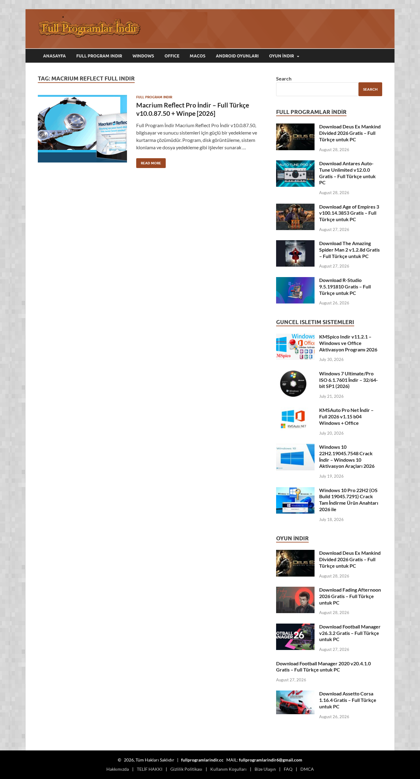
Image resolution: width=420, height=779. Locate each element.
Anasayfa (54, 55)
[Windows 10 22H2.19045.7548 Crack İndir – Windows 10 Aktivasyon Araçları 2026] (295, 447)
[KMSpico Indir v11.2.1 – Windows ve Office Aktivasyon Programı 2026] (295, 337)
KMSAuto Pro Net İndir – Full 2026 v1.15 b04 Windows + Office (346, 416)
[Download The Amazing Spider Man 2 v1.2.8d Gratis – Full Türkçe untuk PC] (295, 244)
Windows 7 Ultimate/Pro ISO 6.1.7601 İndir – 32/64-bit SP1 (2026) (348, 379)
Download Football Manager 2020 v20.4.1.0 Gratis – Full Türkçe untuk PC (323, 666)
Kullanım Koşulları (228, 769)
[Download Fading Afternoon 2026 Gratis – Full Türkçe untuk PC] (295, 590)
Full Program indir (99, 55)
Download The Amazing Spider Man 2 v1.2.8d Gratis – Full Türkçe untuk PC (349, 249)
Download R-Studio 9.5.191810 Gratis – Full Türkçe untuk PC (345, 286)
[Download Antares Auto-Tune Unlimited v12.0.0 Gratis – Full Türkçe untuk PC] (295, 164)
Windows (143, 55)
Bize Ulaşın (265, 769)
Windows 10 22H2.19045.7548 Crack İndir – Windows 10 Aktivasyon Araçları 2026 (346, 456)
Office (171, 55)
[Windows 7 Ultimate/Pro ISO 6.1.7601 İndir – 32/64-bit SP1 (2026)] (295, 374)
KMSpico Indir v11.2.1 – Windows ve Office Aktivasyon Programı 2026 (348, 343)
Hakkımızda (117, 769)
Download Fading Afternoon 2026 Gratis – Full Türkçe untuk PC (350, 596)
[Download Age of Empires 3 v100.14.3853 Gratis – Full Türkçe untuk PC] (295, 207)
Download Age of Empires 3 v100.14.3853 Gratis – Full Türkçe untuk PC (349, 213)
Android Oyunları (237, 55)
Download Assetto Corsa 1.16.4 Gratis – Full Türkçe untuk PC (347, 700)
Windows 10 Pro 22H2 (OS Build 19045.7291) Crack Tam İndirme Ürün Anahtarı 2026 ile (348, 499)
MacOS (197, 55)
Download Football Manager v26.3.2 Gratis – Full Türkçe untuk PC (350, 633)
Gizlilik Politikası (186, 769)
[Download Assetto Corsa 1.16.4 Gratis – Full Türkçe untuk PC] (295, 694)
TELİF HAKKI (149, 769)
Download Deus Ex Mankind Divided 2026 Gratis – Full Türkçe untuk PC (350, 132)
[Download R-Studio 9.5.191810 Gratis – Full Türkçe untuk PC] (295, 281)
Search (283, 78)
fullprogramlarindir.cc (202, 759)
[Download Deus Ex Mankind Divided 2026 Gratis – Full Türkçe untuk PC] (295, 127)
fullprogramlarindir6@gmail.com (270, 759)
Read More (148, 161)
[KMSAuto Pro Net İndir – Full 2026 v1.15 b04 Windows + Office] (295, 410)
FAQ (288, 769)
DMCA (307, 769)
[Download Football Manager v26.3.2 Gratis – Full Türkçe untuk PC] (295, 627)
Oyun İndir (281, 55)
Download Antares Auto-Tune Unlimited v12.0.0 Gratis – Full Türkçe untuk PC (347, 172)
